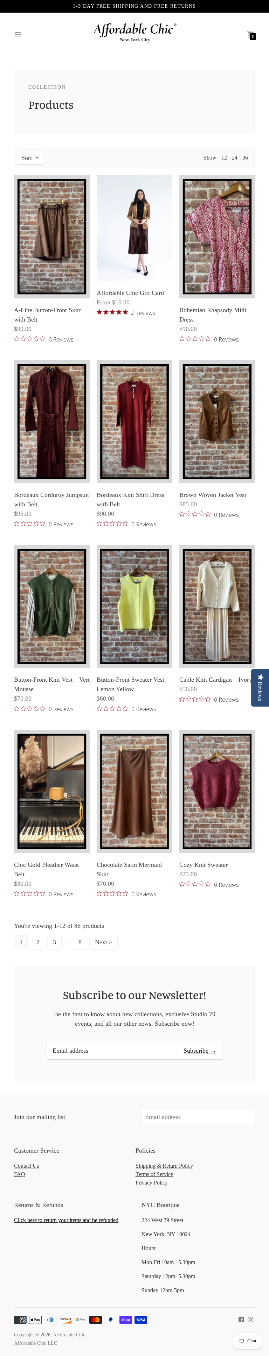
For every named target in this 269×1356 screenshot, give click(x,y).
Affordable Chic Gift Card (130, 292)
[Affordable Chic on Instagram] (250, 1318)
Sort (26, 157)
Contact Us (26, 1166)
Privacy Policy (152, 1183)
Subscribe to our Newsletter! (134, 995)
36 (245, 158)
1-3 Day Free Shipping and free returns (134, 6)
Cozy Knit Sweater (203, 864)
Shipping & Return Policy (164, 1166)
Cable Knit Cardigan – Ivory (215, 679)
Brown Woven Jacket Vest (212, 494)
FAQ (19, 1174)
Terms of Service (154, 1174)
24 (234, 158)
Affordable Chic (69, 1334)
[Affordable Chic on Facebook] (241, 1318)
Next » (103, 942)
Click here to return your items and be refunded (66, 1220)
